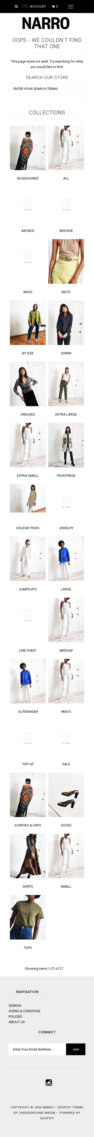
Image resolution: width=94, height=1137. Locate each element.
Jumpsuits (28, 589)
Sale (66, 764)
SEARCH (15, 1006)
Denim (66, 353)
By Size (28, 353)
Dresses (28, 414)
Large (66, 589)
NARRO (48, 1107)
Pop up (27, 764)
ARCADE (27, 231)
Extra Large (66, 414)
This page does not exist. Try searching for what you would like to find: (47, 64)
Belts (66, 292)
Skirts (27, 886)
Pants (66, 712)
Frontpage (66, 476)
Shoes (66, 825)
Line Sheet (28, 650)
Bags (28, 292)
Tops (28, 948)
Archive (66, 231)
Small (66, 886)
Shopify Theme (70, 1107)
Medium (66, 650)
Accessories (28, 178)
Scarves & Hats (27, 825)
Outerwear (28, 712)
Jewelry (66, 528)
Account (38, 6)
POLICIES (15, 1016)
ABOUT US (17, 1022)
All (66, 178)
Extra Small (28, 476)
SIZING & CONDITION (24, 1011)
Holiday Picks (27, 528)
